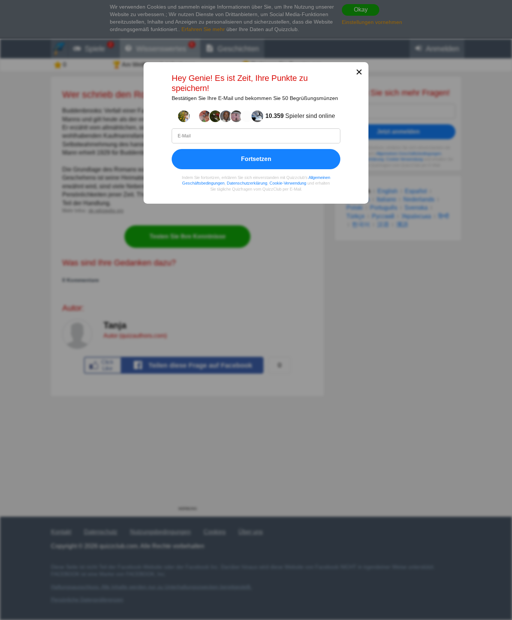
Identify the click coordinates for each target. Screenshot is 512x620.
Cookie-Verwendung (287, 183)
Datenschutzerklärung (247, 183)
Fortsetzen (256, 158)
